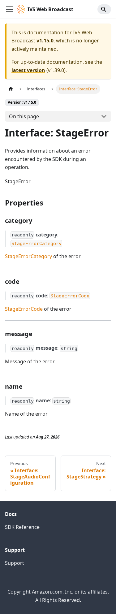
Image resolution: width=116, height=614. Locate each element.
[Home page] (11, 89)
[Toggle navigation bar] (9, 9)
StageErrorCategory (28, 256)
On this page (24, 116)
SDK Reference (22, 527)
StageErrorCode (24, 308)
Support (14, 563)
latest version (28, 70)
